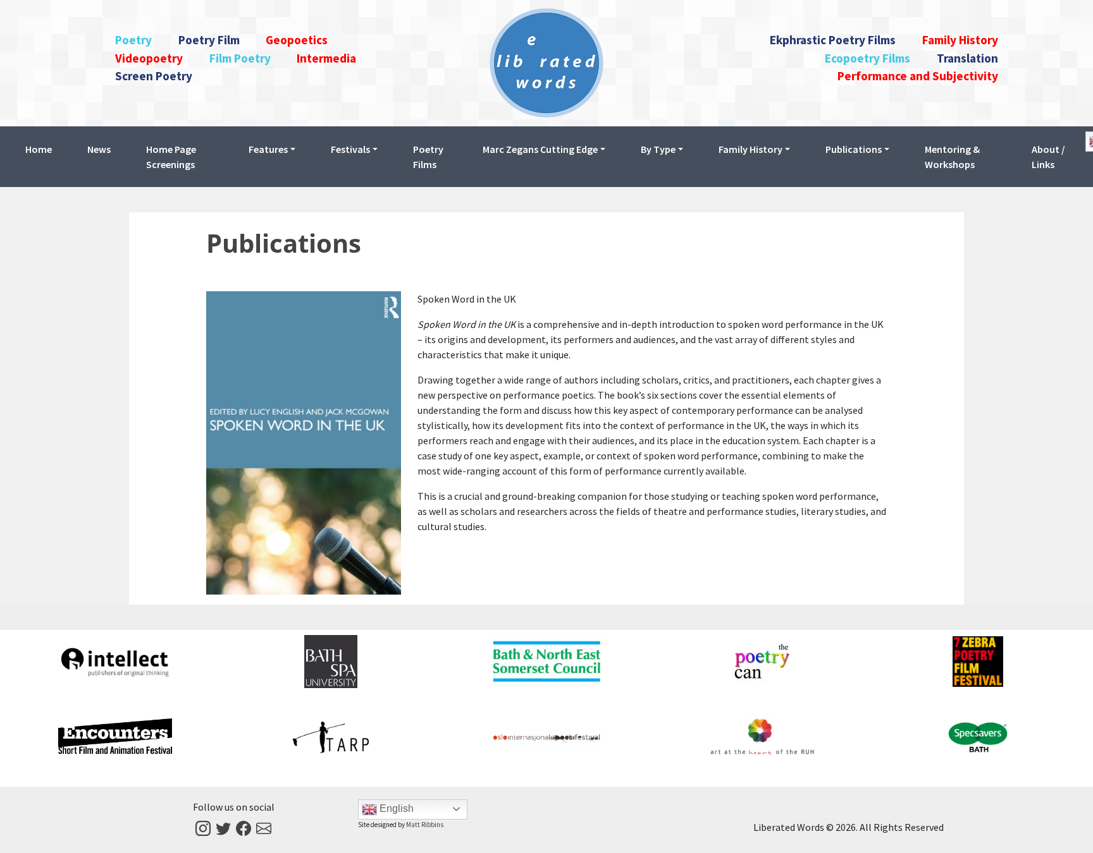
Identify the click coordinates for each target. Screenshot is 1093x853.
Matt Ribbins (424, 824)
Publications (283, 243)
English (395, 808)
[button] (272, 149)
